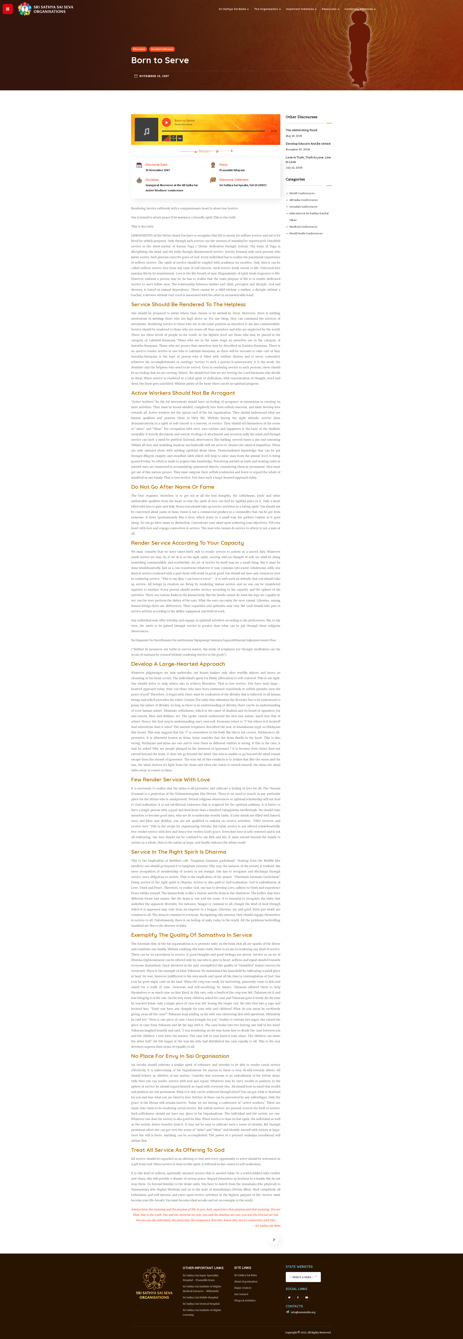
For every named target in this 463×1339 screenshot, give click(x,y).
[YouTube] (306, 1297)
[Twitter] (289, 1297)
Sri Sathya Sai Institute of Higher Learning (202, 1312)
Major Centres (242, 1287)
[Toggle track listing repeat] (180, 138)
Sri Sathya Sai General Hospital (201, 1303)
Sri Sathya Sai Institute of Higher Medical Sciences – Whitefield (202, 1289)
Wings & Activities (245, 1300)
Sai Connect (241, 1294)
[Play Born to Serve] (166, 122)
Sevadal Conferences (303, 206)
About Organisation (245, 1281)
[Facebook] (297, 1297)
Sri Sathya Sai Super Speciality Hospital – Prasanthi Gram (201, 1278)
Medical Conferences (303, 226)
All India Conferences (303, 200)
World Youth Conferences (306, 233)
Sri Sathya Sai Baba (245, 1275)
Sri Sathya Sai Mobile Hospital (200, 1297)
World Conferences (302, 193)
